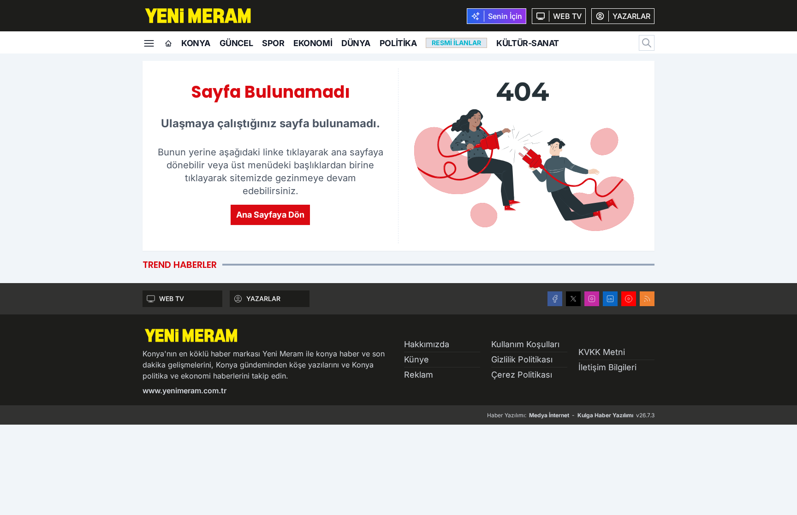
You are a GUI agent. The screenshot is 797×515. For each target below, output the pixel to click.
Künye (416, 359)
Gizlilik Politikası (522, 359)
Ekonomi (312, 43)
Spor (273, 43)
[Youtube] (628, 298)
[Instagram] (591, 298)
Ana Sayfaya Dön (270, 214)
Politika (398, 43)
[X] (573, 298)
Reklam (418, 374)
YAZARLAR (263, 298)
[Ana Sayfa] (168, 44)
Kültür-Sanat (527, 43)
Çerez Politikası (521, 374)
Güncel (236, 43)
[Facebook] (554, 298)
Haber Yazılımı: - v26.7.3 (570, 415)
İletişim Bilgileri (607, 367)
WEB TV (171, 298)
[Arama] (646, 43)
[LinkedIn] (610, 298)
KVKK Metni (601, 352)
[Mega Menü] (149, 42)
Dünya (355, 43)
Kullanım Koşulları (525, 344)
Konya (195, 43)
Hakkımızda (426, 344)
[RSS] (647, 298)
